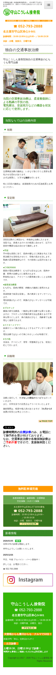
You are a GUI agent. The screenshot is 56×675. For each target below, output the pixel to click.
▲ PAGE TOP (46, 421)
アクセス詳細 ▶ (29, 524)
